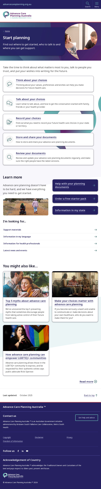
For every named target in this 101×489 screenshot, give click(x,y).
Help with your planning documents (70, 185)
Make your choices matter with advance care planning (74, 302)
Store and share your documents (36, 137)
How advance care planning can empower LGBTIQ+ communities (26, 356)
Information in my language (17, 236)
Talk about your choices (30, 99)
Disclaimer (39, 437)
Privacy (69, 437)
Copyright (7, 437)
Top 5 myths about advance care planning (26, 302)
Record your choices (28, 118)
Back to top (89, 395)
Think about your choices (31, 80)
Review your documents (31, 153)
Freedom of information (13, 441)
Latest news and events (15, 250)
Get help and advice (87, 417)
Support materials (12, 229)
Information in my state (70, 210)
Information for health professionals (21, 243)
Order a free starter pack (70, 198)
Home (7, 31)
